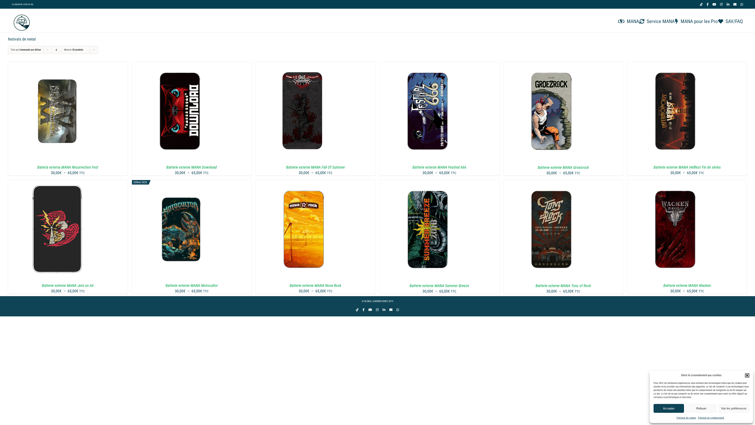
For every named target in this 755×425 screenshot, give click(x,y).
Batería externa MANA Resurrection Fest (67, 167)
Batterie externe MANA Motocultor (192, 285)
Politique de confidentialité (711, 418)
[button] (747, 375)
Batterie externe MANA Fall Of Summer (315, 167)
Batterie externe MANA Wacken (687, 285)
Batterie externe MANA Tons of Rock (563, 285)
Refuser (701, 408)
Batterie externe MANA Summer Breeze (439, 285)
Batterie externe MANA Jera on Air (68, 285)
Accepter (669, 408)
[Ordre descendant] (56, 50)
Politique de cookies (686, 418)
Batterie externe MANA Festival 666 (439, 167)
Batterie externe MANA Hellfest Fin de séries (687, 167)
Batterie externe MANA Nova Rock (315, 285)
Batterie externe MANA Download (191, 167)
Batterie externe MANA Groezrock (563, 167)
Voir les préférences (734, 408)
